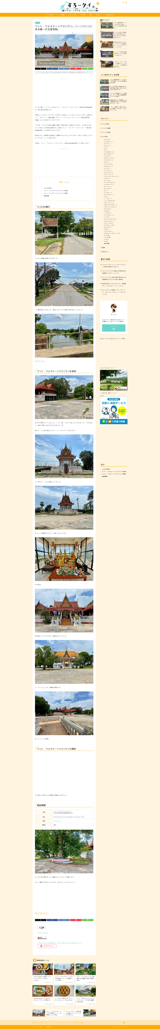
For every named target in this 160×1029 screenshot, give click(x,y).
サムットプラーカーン (110, 219)
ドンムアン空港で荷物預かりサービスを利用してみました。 (120, 53)
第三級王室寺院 (44, 913)
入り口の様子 (48, 188)
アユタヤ (38, 22)
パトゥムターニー (109, 215)
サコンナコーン (108, 194)
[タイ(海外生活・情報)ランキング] (114, 380)
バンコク (106, 217)
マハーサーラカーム (110, 182)
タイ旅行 (82, 15)
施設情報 (46, 196)
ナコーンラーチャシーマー (111, 176)
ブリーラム (107, 180)
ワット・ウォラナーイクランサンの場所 (56, 193)
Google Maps (57, 821)
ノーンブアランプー (110, 201)
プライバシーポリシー (39, 1027)
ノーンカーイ (108, 198)
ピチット (106, 162)
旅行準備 (106, 243)
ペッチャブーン (108, 160)
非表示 (66, 182)
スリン (106, 196)
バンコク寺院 (72, 15)
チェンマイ (107, 139)
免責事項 (48, 1027)
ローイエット (108, 188)
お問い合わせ (110, 15)
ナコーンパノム (108, 174)
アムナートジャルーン (110, 207)
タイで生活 (50, 15)
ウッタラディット (109, 152)
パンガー (106, 239)
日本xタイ (99, 15)
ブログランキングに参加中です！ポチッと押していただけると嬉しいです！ (60, 943)
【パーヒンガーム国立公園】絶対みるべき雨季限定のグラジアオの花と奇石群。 (114, 278)
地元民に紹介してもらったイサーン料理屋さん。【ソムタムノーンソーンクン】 (120, 44)
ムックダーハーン (109, 184)
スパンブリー (108, 209)
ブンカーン (107, 178)
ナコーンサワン (108, 164)
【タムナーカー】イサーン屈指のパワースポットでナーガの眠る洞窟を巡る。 (120, 64)
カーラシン (107, 168)
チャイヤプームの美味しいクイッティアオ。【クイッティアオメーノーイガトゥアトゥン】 (114, 292)
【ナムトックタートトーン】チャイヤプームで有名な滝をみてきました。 (114, 266)
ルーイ (106, 190)
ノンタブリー (108, 213)
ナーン (106, 148)
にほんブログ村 (43, 933)
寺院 (37, 913)
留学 (91, 15)
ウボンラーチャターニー (111, 205)
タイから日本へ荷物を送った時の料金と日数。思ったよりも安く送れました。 (120, 35)
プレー (106, 150)
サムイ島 (106, 235)
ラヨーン (106, 229)
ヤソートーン (108, 186)
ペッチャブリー (108, 231)
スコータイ (107, 156)
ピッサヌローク (108, 154)
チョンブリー (108, 227)
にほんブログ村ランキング (107, 368)
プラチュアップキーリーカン (112, 233)
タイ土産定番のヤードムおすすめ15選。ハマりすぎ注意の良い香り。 (120, 25)
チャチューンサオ (109, 225)
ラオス (106, 241)
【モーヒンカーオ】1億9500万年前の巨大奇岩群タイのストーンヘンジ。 (114, 272)
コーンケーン (108, 170)
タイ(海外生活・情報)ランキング (108, 393)
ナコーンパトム (108, 223)
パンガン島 (107, 237)
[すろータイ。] (80, 11)
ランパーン (107, 146)
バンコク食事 (60, 15)
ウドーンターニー (109, 203)
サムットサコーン (109, 221)
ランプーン (107, 144)
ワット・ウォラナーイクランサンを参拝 (56, 190)
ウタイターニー (108, 166)
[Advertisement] (64, 92)
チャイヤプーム (108, 172)
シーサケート (108, 192)
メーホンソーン (108, 142)
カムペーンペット (109, 158)
